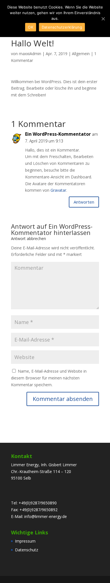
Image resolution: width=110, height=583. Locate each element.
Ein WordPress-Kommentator (52, 229)
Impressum (25, 541)
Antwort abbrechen (28, 238)
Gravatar (58, 190)
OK (30, 27)
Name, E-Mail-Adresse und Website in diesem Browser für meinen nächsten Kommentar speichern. (49, 377)
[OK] (103, 18)
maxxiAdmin (30, 53)
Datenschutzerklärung (62, 27)
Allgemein (81, 53)
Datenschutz (26, 549)
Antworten (84, 202)
